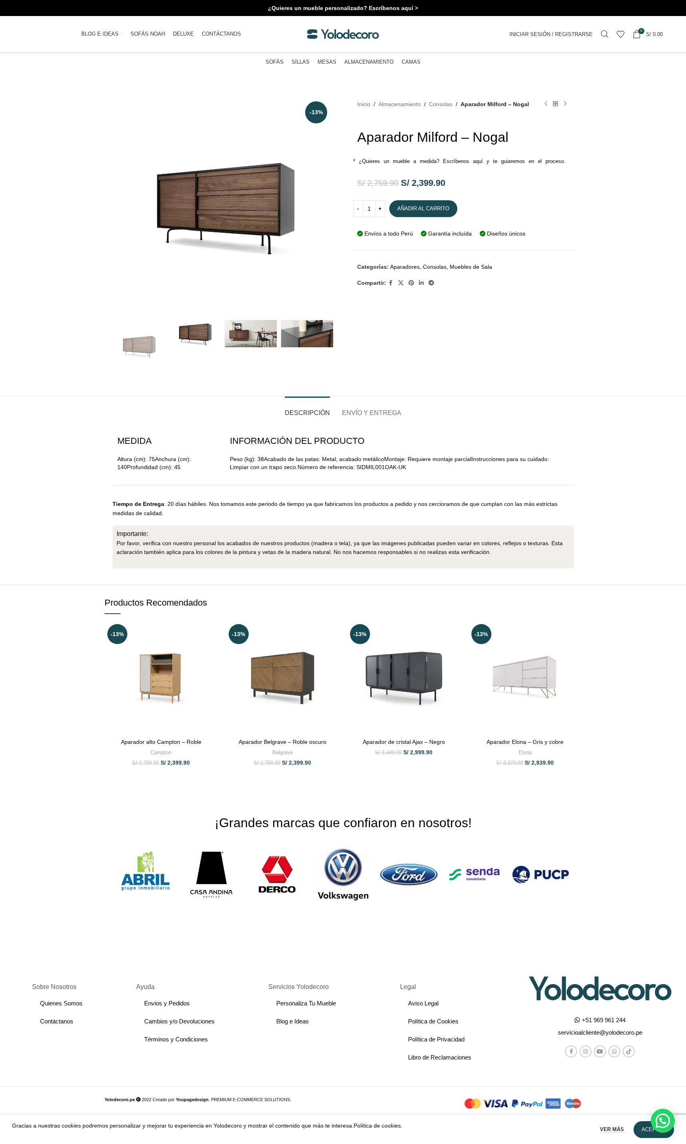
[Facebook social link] (391, 283)
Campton (161, 752)
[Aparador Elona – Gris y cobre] (525, 678)
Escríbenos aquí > (393, 8)
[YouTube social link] (600, 1051)
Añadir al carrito (423, 208)
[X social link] (401, 283)
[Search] (605, 34)
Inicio (363, 104)
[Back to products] (555, 104)
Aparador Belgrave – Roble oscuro (282, 742)
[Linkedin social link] (421, 283)
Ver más (613, 1129)
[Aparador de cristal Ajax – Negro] (404, 678)
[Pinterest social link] (411, 283)
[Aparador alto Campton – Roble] (161, 678)
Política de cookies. (378, 1125)
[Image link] (600, 988)
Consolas (441, 104)
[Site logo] (343, 33)
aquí (478, 161)
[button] (600, 1032)
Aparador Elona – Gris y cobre (525, 742)
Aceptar (654, 1129)
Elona (525, 752)
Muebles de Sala (471, 267)
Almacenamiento (399, 104)
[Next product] (565, 104)
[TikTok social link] (629, 1051)
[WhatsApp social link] (614, 1051)
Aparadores (405, 267)
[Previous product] (546, 104)
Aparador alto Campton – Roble (161, 742)
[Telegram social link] (431, 283)
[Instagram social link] (585, 1051)
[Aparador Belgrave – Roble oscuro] (282, 678)
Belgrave (282, 752)
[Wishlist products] (621, 34)
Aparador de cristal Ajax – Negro (404, 742)
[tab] (307, 409)
